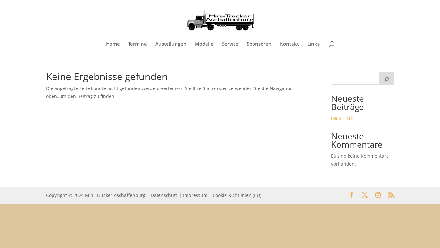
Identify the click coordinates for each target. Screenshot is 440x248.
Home (113, 44)
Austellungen (171, 44)
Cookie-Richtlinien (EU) (237, 195)
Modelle (204, 44)
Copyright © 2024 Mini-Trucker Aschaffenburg (96, 195)
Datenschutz (164, 195)
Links (313, 44)
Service (230, 44)
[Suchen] (386, 78)
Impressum (195, 195)
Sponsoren (259, 44)
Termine (137, 44)
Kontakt (289, 44)
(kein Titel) (342, 118)
